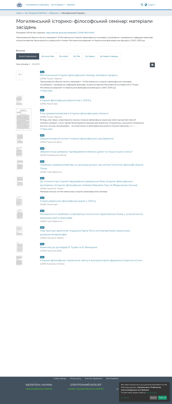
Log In (151, 4)
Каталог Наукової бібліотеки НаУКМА (86, 389)
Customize (125, 397)
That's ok (162, 397)
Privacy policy (75, 378)
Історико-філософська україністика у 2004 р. (66, 100)
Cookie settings (60, 378)
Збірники (54, 13)
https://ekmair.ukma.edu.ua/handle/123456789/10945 (70, 32)
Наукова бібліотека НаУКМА (39, 389)
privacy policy (151, 392)
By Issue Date (48, 56)
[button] (146, 4)
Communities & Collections (37, 4)
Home (19, 13)
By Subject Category (109, 56)
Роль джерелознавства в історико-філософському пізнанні (74, 113)
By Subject (90, 56)
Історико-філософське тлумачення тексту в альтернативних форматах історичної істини (91, 260)
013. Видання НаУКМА (36, 13)
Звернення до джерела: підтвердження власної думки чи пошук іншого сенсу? (86, 151)
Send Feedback (112, 378)
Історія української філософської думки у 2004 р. (68, 201)
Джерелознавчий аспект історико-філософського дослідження (76, 138)
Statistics (71, 4)
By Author (63, 56)
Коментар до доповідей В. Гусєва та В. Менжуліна (68, 247)
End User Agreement (93, 378)
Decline (153, 397)
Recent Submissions (28, 56)
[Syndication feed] (152, 65)
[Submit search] (142, 4)
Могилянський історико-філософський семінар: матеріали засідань (79, 75)
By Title (76, 56)
